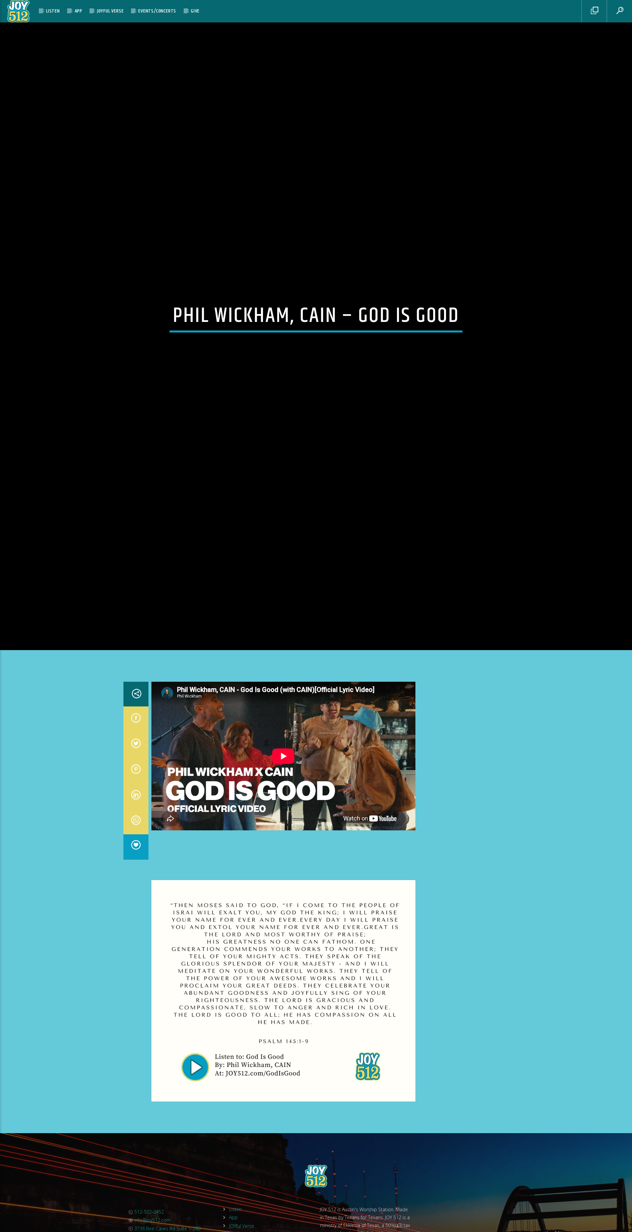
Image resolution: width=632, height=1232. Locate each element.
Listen (53, 11)
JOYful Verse (110, 11)
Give (195, 11)
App (78, 11)
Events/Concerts (157, 11)
